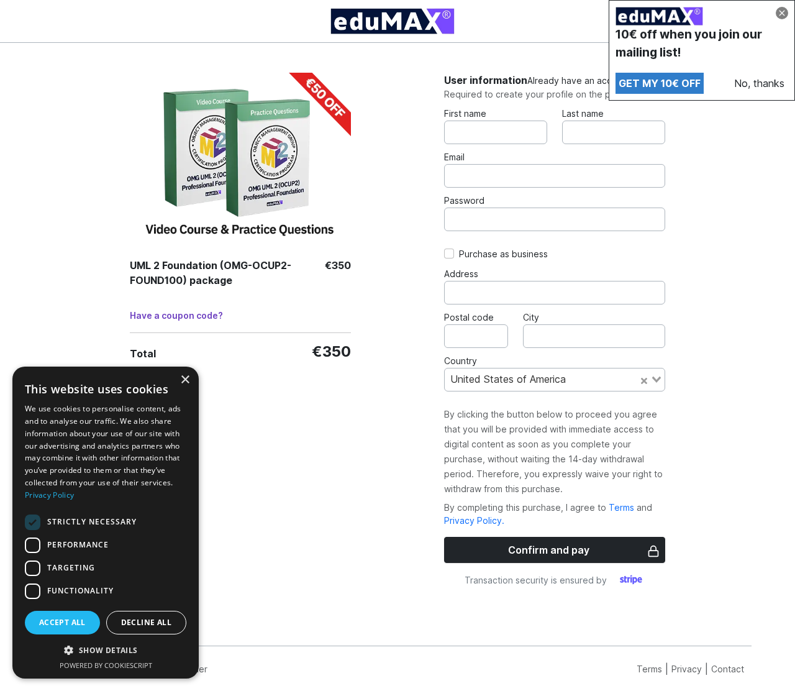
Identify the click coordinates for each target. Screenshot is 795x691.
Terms (621, 507)
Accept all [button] (62, 622)
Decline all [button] (146, 622)
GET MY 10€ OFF (660, 83)
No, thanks (759, 83)
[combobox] (554, 379)
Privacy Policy (49, 495)
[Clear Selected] (644, 379)
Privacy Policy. (474, 520)
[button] (105, 650)
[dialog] (105, 523)
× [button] (184, 380)
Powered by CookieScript (106, 665)
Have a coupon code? (176, 315)
